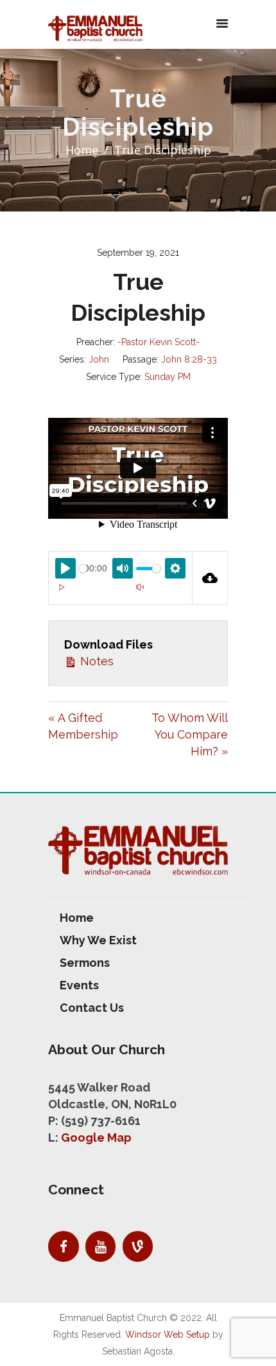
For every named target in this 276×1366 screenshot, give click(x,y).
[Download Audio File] (210, 578)
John (99, 359)
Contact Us (92, 1007)
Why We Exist (98, 940)
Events (79, 985)
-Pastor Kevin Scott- (158, 342)
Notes (95, 661)
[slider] (83, 568)
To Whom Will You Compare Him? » (189, 734)
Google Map (96, 1137)
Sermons (85, 962)
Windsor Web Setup (167, 1334)
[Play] (61, 586)
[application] (120, 594)
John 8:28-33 (189, 359)
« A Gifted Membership (83, 726)
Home (81, 149)
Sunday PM (167, 377)
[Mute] (140, 586)
